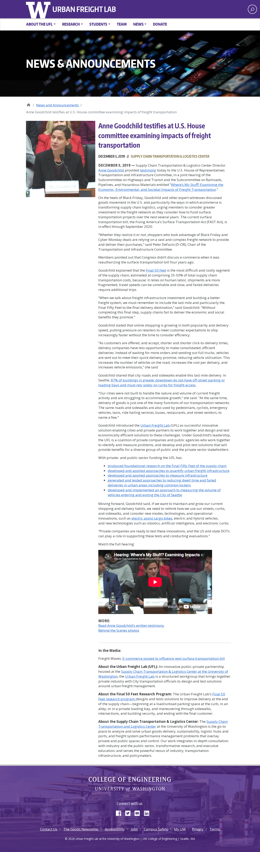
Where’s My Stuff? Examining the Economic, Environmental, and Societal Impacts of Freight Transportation (160, 187)
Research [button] (71, 24)
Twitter (129, 812)
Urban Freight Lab (84, 9)
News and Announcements (57, 105)
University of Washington (39, 9)
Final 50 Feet (156, 270)
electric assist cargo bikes (151, 518)
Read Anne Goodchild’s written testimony (131, 625)
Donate (160, 24)
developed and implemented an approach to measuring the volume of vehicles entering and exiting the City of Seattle (164, 492)
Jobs (134, 829)
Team (122, 24)
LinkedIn (148, 812)
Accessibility (115, 829)
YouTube (138, 812)
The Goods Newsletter (81, 829)
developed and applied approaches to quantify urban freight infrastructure (168, 470)
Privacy (198, 829)
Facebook (120, 812)
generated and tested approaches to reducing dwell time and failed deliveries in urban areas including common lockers (162, 482)
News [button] (138, 24)
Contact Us (48, 829)
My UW (180, 829)
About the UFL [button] (39, 24)
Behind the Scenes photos (118, 630)
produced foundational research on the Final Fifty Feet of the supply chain (167, 465)
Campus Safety (156, 829)
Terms (215, 829)
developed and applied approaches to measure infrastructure (157, 475)
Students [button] (98, 24)
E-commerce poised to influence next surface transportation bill (173, 658)
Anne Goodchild (111, 170)
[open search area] (252, 9)
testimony (148, 170)
